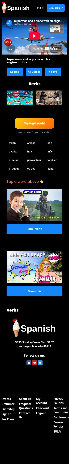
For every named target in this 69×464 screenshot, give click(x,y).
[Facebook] (28, 362)
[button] (15, 72)
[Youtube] (34, 362)
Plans (40, 7)
